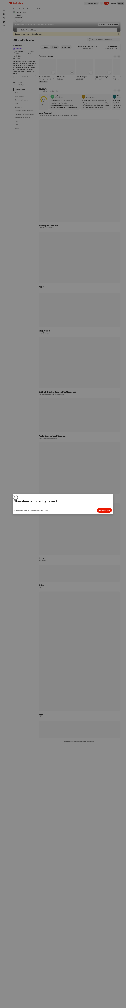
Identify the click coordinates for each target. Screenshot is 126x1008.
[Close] (15, 497)
